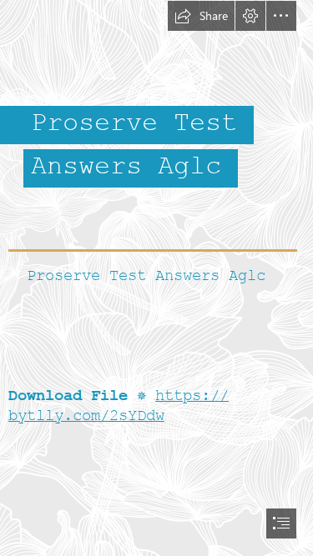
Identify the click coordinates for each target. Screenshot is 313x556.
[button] (201, 16)
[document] (156, 278)
